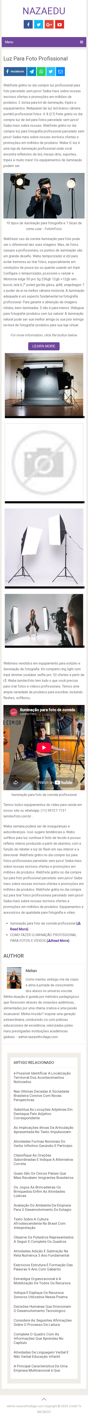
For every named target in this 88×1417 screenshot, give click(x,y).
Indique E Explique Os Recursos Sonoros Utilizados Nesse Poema (40, 1294)
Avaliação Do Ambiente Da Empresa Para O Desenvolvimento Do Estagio (42, 1207)
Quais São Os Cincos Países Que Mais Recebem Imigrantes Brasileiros (43, 1175)
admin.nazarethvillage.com (25, 1406)
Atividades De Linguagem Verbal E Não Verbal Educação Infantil (41, 1354)
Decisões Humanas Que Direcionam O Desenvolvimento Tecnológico (42, 1308)
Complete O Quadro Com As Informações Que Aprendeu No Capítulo (38, 1338)
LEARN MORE (43, 346)
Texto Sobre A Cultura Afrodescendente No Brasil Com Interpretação (40, 1223)
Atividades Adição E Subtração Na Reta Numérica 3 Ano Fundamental (41, 1253)
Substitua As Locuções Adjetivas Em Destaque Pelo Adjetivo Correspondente (43, 1113)
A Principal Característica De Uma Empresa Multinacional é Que (40, 1368)
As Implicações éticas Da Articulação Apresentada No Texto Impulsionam (43, 1129)
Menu (9, 42)
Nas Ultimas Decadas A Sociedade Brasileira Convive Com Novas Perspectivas (41, 1095)
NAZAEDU (43, 11)
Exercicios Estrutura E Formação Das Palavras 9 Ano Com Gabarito (43, 1267)
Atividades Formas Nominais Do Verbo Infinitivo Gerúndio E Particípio (43, 1143)
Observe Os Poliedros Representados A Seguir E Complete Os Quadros (44, 1239)
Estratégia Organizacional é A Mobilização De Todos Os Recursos (42, 1281)
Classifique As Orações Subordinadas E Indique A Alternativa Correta (43, 1159)
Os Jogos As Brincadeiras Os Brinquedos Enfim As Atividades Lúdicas (39, 1191)
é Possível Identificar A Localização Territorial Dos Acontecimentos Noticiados (42, 1077)
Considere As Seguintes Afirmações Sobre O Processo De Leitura (43, 1322)
